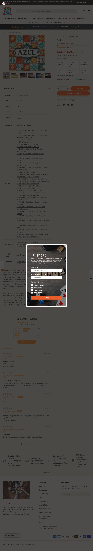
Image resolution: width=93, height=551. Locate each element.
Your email (34, 267)
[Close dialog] (65, 245)
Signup (46, 298)
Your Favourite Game (38, 274)
